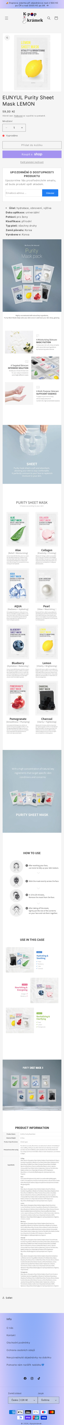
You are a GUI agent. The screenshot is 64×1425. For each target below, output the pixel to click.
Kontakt (11, 1335)
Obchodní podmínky (18, 1342)
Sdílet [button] (9, 1297)
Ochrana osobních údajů (21, 1350)
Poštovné (18, 116)
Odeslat (50, 193)
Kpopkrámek (36, 1423)
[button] (6, 18)
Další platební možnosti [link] (32, 162)
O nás (10, 1327)
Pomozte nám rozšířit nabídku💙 (25, 1364)
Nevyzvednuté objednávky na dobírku (29, 1357)
